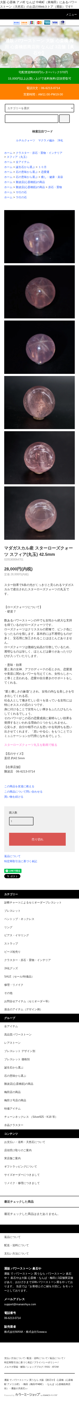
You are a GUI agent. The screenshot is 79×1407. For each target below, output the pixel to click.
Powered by (9, 1395)
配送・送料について (37, 1358)
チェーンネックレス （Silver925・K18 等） (31, 1116)
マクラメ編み (46, 140)
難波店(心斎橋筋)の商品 (30, 182)
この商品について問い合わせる (23, 791)
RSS (47, 1367)
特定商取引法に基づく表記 (20, 861)
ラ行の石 (21, 197)
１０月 (42, 167)
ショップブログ (35, 1367)
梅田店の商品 (12, 1092)
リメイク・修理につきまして (22, 1183)
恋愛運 (45, 172)
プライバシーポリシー (45, 1362)
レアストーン (12, 1042)
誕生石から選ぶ (25, 167)
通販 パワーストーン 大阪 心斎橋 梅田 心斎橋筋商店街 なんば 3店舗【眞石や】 (39, 46)
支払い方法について (14, 1358)
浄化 (60, 140)
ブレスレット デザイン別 (19, 1051)
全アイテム (22, 162)
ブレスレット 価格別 (17, 1059)
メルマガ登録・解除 (14, 1367)
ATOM (55, 1367)
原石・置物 (55, 187)
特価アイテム (12, 1108)
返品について (12, 856)
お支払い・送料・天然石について (24, 1142)
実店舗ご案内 (12, 1158)
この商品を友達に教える (19, 786)
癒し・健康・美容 (52, 177)
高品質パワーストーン (18, 1034)
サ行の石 (21, 192)
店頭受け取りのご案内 (18, 1150)
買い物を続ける (13, 796)
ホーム (8, 152)
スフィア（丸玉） (18, 157)
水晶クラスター (13, 1125)
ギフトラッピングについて (20, 1166)
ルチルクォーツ (25, 140)
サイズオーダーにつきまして (22, 1174)
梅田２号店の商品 (15, 1100)
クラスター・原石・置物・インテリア (39, 152)
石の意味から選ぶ (27, 172)
